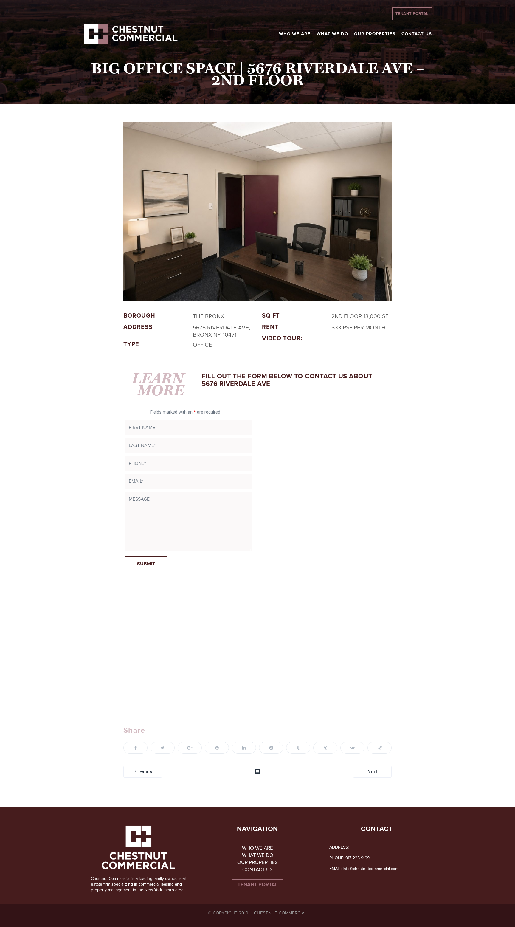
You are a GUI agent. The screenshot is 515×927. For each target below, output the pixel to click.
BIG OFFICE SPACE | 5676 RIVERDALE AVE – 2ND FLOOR (257, 74)
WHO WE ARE (257, 848)
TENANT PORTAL (412, 13)
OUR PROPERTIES (257, 862)
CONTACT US (257, 869)
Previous (143, 771)
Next (372, 771)
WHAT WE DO (257, 855)
